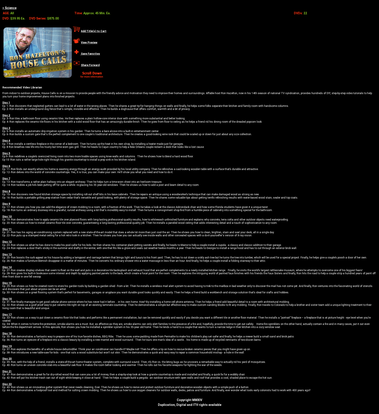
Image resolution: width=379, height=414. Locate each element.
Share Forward (90, 65)
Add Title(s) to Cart (93, 31)
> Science (9, 8)
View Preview (89, 42)
